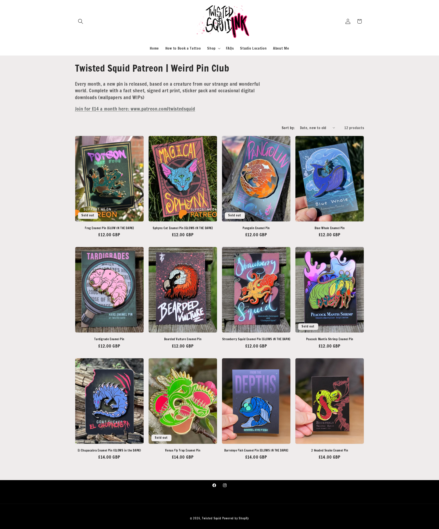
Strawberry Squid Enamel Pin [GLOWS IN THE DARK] (256, 339)
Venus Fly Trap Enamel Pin (182, 450)
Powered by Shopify (235, 518)
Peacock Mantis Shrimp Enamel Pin (329, 339)
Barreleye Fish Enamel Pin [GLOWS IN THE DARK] (256, 450)
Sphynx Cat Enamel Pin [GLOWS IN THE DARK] (183, 228)
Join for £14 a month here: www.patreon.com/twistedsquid (135, 108)
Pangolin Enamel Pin (256, 228)
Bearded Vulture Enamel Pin (183, 339)
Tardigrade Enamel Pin (109, 339)
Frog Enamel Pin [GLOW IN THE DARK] (109, 228)
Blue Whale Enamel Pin (330, 228)
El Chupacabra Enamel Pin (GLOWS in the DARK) (109, 450)
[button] (81, 21)
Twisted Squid (211, 518)
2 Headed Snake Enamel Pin (329, 450)
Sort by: (288, 127)
